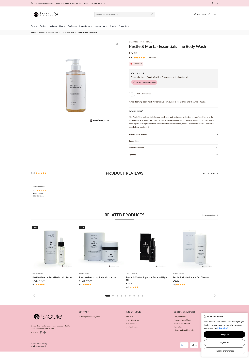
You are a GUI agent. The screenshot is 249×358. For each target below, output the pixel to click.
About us (129, 317)
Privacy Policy (223, 328)
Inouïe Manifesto (132, 320)
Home (33, 32)
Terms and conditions (182, 320)
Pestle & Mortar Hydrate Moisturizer (98, 277)
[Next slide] (214, 296)
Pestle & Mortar (54, 32)
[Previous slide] (34, 296)
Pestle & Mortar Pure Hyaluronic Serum (52, 277)
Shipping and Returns (182, 323)
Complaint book (180, 317)
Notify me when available (146, 82)
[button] (108, 296)
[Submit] (152, 14)
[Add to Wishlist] (73, 247)
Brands (42, 32)
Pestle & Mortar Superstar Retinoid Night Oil (147, 278)
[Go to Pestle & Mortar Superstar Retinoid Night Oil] (147, 247)
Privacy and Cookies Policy (184, 330)
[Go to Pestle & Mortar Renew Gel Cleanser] (194, 247)
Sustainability (131, 323)
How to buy (178, 327)
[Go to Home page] (46, 15)
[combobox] (124, 14)
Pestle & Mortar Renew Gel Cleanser (191, 277)
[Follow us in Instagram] (40, 332)
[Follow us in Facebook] (44, 332)
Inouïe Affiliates (132, 327)
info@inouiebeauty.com (90, 317)
